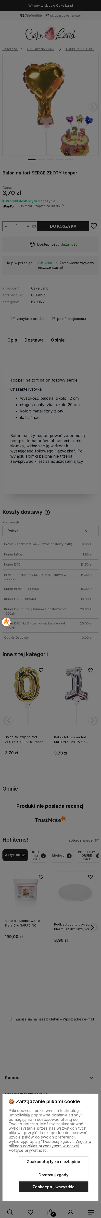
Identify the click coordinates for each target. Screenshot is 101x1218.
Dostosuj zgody (53, 1174)
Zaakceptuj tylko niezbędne (53, 1161)
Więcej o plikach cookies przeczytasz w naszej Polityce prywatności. (50, 1146)
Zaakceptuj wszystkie (53, 1186)
